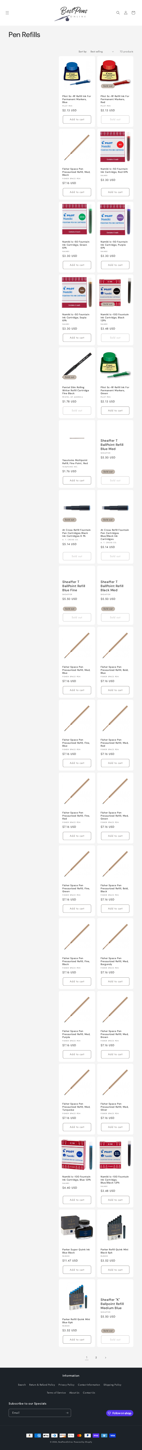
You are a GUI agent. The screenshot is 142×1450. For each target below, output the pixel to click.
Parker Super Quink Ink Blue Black (76, 1251)
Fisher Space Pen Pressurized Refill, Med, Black (76, 171)
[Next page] (105, 1357)
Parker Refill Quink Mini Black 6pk (114, 1251)
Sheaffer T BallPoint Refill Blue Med (112, 444)
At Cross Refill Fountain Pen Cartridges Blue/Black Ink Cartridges (115, 535)
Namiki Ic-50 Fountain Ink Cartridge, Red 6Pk (114, 170)
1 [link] (86, 1357)
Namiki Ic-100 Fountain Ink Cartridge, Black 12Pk (115, 317)
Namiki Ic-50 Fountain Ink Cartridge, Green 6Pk (75, 244)
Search (22, 1384)
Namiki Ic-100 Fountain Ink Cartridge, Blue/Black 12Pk (115, 1179)
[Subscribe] (67, 1413)
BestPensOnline (65, 1442)
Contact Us (89, 1392)
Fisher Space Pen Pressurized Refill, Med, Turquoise (76, 1106)
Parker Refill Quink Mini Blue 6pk (76, 1321)
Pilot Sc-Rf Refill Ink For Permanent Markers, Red (115, 99)
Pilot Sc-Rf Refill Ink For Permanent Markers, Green (115, 390)
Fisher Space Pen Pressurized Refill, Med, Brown (115, 1034)
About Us (74, 1392)
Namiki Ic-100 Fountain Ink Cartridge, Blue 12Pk (76, 1178)
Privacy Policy (66, 1384)
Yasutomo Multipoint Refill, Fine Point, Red (75, 462)
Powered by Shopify (83, 1442)
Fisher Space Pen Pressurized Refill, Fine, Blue (76, 742)
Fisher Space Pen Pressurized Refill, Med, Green (115, 815)
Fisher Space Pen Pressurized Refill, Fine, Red (76, 815)
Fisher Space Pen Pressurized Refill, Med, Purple (76, 1034)
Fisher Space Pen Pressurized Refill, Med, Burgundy (115, 961)
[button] (7, 13)
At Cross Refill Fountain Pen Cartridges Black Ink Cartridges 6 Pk (76, 533)
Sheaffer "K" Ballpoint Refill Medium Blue (112, 1304)
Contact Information (89, 1384)
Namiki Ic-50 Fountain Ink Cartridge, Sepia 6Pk (75, 317)
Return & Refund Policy (42, 1384)
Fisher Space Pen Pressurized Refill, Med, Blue (76, 669)
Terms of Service (56, 1392)
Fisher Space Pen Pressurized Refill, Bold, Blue (115, 669)
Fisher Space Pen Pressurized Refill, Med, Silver (115, 1106)
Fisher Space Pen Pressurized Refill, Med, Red (115, 742)
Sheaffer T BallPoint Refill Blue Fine (73, 586)
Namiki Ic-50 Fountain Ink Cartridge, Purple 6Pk (114, 244)
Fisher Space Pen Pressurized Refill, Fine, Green (76, 888)
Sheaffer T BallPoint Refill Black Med (112, 586)
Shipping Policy (112, 1384)
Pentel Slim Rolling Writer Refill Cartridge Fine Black (75, 390)
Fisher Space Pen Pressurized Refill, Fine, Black (76, 961)
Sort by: (83, 51)
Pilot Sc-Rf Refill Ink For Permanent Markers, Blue (76, 99)
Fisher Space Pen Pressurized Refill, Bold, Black (115, 888)
